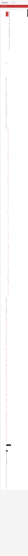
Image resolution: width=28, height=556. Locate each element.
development (6, 377)
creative (6, 364)
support (6, 423)
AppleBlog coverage (8, 141)
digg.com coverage (8, 165)
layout (6, 400)
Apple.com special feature (8, 194)
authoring (6, 356)
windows (6, 438)
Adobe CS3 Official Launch (9, 30)
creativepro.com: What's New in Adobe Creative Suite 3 (8, 245)
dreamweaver (6, 391)
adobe (6, 342)
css (6, 369)
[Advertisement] (15, 35)
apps (6, 348)
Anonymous (6, 325)
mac (6, 405)
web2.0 (6, 430)
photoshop (6, 414)
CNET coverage (8, 287)
